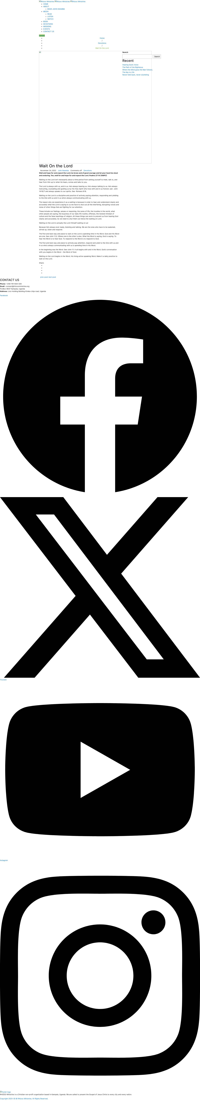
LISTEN (50, 16)
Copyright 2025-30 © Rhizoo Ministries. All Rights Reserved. (24, 1099)
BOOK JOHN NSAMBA (56, 9)
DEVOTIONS (48, 24)
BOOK (45, 21)
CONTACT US (48, 31)
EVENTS (46, 29)
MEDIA (46, 11)
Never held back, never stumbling (135, 75)
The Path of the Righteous (132, 67)
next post (52, 277)
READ (49, 14)
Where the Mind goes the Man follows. (137, 70)
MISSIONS (47, 26)
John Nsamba (63, 170)
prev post (44, 277)
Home (102, 38)
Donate (42, 36)
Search (125, 52)
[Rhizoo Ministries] (62, 1)
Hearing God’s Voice (130, 65)
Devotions (102, 43)
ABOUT (46, 6)
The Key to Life (128, 72)
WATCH (50, 19)
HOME (45, 4)
